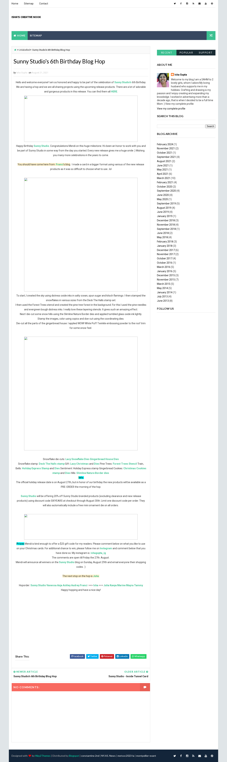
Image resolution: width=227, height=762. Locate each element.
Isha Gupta (181, 74)
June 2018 (163, 233)
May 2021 (162, 169)
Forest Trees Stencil (125, 463)
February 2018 (165, 241)
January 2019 (164, 216)
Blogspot (74, 755)
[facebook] (181, 3)
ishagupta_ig (98, 553)
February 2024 (165, 144)
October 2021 (164, 152)
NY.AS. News (108, 755)
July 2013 (162, 296)
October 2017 (164, 258)
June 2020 (163, 195)
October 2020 (164, 186)
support (206, 52)
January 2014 (164, 292)
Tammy (138, 585)
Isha (95, 585)
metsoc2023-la (126, 755)
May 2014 (162, 288)
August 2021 (164, 161)
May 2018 (162, 237)
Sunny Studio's (122, 82)
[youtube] (205, 3)
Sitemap (29, 3)
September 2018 (166, 229)
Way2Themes (43, 755)
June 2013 (163, 300)
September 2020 (166, 190)
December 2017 (166, 250)
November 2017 (166, 254)
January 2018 (164, 245)
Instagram (106, 548)
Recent (166, 52)
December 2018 (166, 220)
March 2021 (163, 178)
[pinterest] (212, 3)
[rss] (193, 3)
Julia (96, 576)
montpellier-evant (146, 755)
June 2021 (163, 165)
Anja (59, 585)
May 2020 (162, 199)
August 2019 (164, 207)
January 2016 (164, 271)
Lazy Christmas (79, 463)
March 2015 (163, 283)
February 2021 (165, 182)
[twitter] (174, 3)
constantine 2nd (90, 755)
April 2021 (162, 173)
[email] (199, 3)
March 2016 (163, 267)
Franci (59, 164)
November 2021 (166, 148)
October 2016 (164, 262)
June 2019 (163, 211)
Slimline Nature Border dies (93, 473)
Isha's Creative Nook (26, 17)
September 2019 (166, 203)
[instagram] (187, 3)
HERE (114, 91)
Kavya (113, 585)
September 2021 (166, 157)
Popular (186, 52)
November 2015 (166, 279)
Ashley (67, 585)
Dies (96, 463)
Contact (43, 3)
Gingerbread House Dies (104, 459)
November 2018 (166, 224)
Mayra (130, 585)
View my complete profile (171, 108)
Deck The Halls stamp (52, 463)
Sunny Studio (41, 146)
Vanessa (51, 585)
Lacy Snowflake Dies (77, 459)
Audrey (75, 585)
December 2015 (166, 275)
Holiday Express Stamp (35, 468)
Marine (121, 585)
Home (15, 3)
